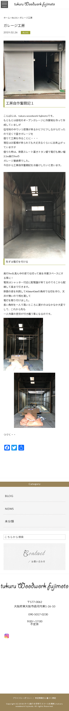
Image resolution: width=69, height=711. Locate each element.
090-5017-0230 (38, 614)
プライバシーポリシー (22, 698)
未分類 (9, 521)
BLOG (25, 32)
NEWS (9, 508)
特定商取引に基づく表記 (45, 698)
